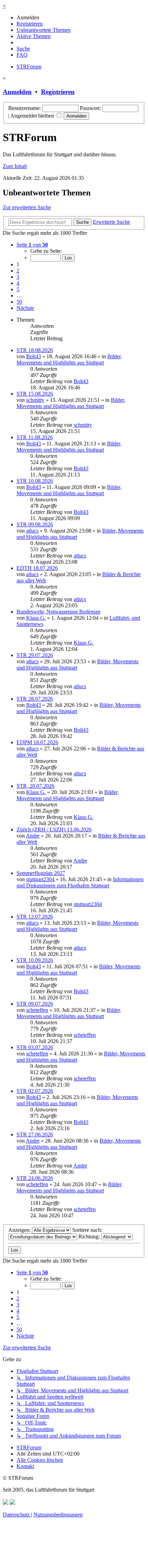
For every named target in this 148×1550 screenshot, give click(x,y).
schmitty (35, 400)
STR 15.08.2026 (35, 394)
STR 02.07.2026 (35, 1091)
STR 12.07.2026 (35, 917)
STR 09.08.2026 (35, 524)
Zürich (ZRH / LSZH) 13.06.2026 (54, 829)
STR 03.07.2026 (35, 1047)
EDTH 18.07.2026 (37, 568)
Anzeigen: (20, 1230)
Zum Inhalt (15, 166)
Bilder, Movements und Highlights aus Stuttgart (69, 359)
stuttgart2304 (40, 879)
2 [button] (18, 271)
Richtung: (89, 1236)
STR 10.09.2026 (35, 960)
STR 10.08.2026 (35, 481)
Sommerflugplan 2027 (41, 873)
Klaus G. (36, 618)
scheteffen (37, 1010)
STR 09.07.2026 (35, 1004)
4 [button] (18, 283)
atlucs (32, 531)
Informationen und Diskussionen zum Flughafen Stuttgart (80, 882)
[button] (32, 245)
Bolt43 (33, 356)
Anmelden (17, 91)
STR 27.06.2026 (35, 1134)
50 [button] (19, 302)
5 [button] (18, 289)
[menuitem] (28, 17)
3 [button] (18, 277)
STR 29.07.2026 (35, 655)
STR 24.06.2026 (35, 1178)
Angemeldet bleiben (32, 116)
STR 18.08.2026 (35, 350)
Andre (33, 836)
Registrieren (58, 91)
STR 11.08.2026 (35, 437)
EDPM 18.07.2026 (37, 742)
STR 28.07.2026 (35, 699)
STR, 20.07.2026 (35, 786)
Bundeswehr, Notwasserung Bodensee (59, 612)
